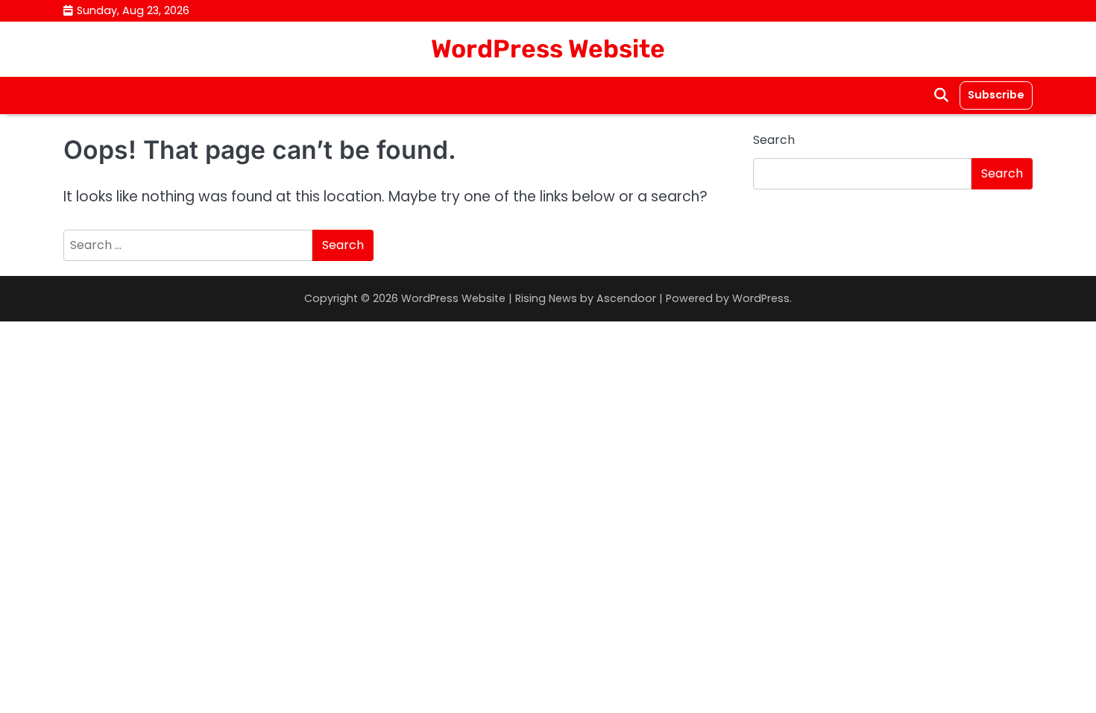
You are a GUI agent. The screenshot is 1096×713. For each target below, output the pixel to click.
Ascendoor (626, 298)
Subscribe (996, 94)
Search (774, 139)
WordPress (761, 298)
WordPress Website (548, 48)
